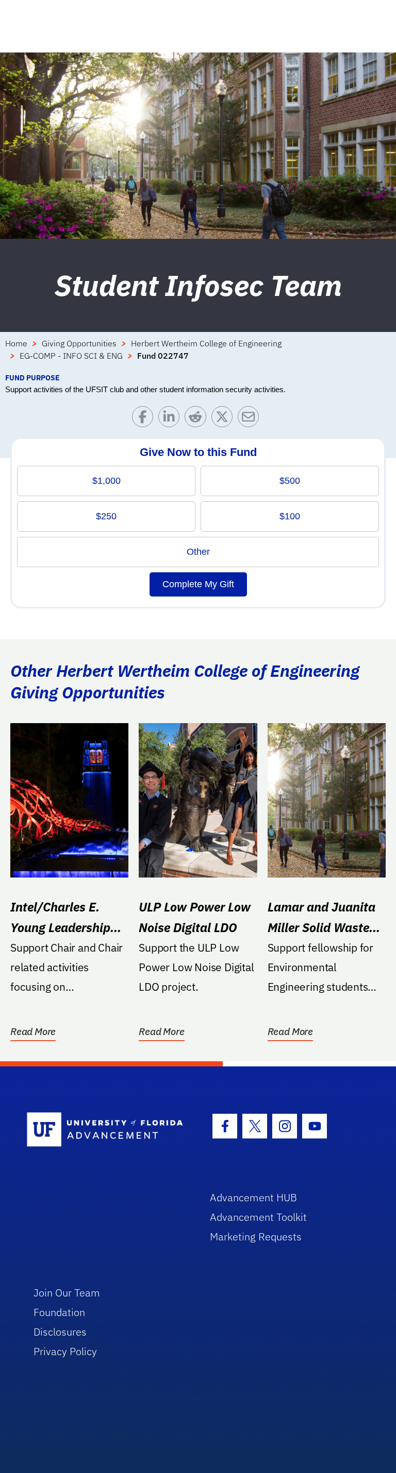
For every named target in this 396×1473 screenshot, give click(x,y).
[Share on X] (224, 419)
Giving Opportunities (79, 343)
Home (16, 343)
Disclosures (60, 1332)
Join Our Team (67, 1293)
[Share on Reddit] (198, 419)
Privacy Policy (65, 1351)
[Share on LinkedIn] (171, 419)
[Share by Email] (251, 419)
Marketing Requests (256, 1236)
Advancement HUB (253, 1197)
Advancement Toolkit (258, 1217)
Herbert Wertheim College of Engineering (206, 343)
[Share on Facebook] (145, 419)
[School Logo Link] (106, 1130)
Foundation (59, 1312)
